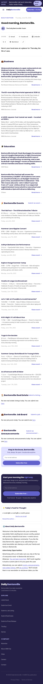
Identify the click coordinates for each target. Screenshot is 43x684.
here (2, 403)
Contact (3, 665)
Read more (36, 85)
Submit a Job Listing (7, 610)
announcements (33, 565)
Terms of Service (26, 680)
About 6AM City (6, 649)
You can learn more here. (18, 559)
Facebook (24, 37)
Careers (3, 659)
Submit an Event (6, 605)
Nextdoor (15, 42)
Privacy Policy (15, 680)
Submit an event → (35, 203)
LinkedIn (37, 37)
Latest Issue (5, 600)
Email (13, 37)
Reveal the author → (9, 519)
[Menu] (3, 10)
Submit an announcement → (32, 432)
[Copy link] (23, 42)
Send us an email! (21, 516)
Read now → (37, 3)
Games (3, 632)
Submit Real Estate (7, 616)
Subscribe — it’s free (34, 10)
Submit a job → (36, 415)
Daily (13, 10)
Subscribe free (21, 463)
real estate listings (9, 568)
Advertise (4, 643)
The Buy (3, 626)
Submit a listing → (35, 395)
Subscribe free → (21, 494)
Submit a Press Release (8, 621)
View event (36, 221)
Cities (3, 654)
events (25, 565)
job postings (23, 568)
